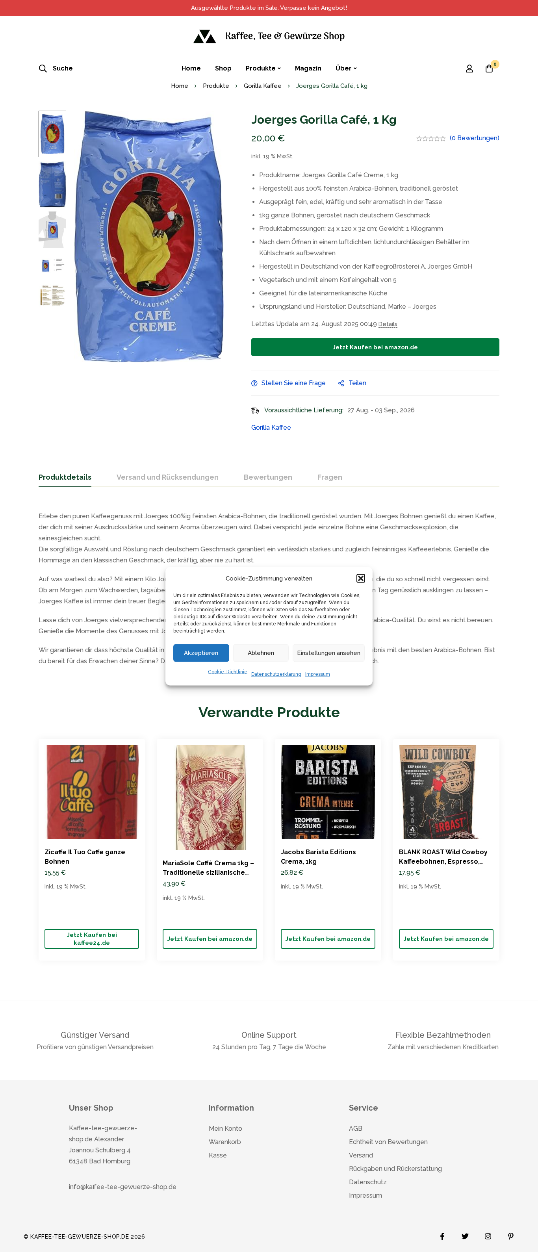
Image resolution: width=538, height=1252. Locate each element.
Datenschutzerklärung (276, 674)
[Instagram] (488, 1234)
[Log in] (469, 68)
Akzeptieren (201, 653)
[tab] (65, 477)
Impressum (317, 674)
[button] (361, 578)
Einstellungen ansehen (328, 653)
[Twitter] (465, 1234)
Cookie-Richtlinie (227, 671)
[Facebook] (442, 1234)
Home (179, 85)
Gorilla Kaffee (263, 85)
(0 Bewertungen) (474, 138)
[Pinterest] (510, 1234)
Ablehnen (261, 653)
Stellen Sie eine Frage (294, 383)
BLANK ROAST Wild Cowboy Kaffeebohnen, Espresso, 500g (443, 861)
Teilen (357, 383)
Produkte (216, 85)
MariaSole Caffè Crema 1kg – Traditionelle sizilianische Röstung (208, 872)
